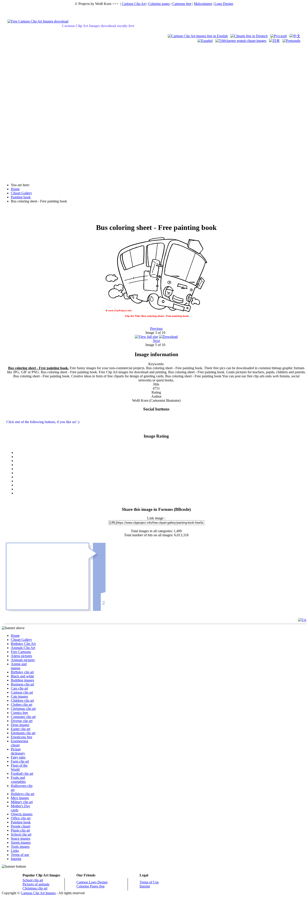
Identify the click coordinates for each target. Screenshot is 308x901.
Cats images (19, 696)
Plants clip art (20, 830)
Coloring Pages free (90, 886)
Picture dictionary (18, 751)
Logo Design (223, 4)
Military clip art (22, 802)
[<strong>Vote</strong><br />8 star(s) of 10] (160, 485)
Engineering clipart (19, 743)
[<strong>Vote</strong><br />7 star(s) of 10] (160, 481)
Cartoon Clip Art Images (38, 893)
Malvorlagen (203, 4)
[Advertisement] (20, 111)
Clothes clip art (21, 704)
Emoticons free (21, 737)
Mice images (20, 798)
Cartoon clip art (22, 692)
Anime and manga (19, 666)
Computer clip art (23, 717)
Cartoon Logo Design (92, 882)
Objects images (21, 814)
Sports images (21, 842)
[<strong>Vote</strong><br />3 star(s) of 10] (160, 465)
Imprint (16, 859)
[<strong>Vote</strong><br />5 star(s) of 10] (160, 473)
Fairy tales (18, 757)
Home (15, 635)
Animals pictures (23, 660)
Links (15, 851)
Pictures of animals (36, 884)
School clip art (21, 834)
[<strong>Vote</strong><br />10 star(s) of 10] (160, 493)
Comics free (19, 713)
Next (156, 341)
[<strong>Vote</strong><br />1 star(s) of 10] (160, 457)
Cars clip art (19, 688)
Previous (156, 328)
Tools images (20, 846)
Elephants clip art (23, 733)
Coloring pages (159, 4)
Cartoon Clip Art (134, 4)
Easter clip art (20, 729)
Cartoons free (181, 4)
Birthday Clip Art (23, 644)
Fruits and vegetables (18, 780)
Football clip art (22, 773)
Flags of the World (19, 767)
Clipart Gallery (21, 640)
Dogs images (20, 725)
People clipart (20, 826)
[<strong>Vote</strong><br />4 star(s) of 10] (160, 469)
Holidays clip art (22, 794)
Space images (20, 838)
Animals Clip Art (23, 648)
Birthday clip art (22, 672)
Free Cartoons (21, 652)
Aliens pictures (21, 656)
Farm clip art (20, 761)
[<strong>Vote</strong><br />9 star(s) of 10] (160, 489)
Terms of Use (149, 882)
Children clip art (22, 700)
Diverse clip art (21, 721)
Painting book (21, 822)
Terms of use (20, 855)
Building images (22, 680)
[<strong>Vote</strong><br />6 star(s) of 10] (160, 477)
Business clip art (22, 684)
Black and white (22, 676)
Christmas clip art (23, 709)
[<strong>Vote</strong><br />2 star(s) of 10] (160, 461)
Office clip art (20, 818)
